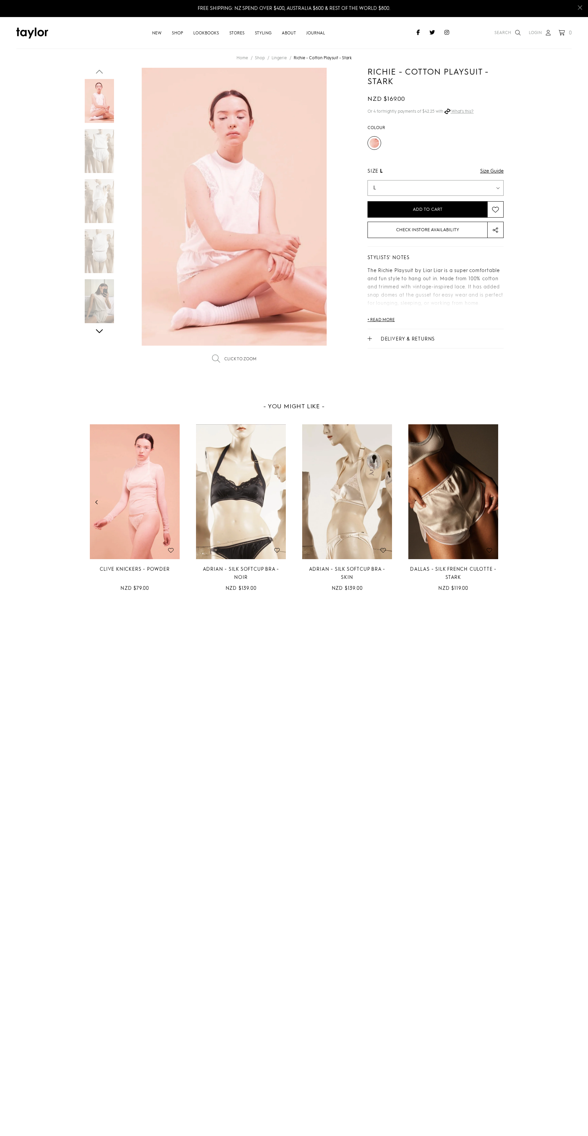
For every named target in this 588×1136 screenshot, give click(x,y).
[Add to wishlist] (495, 209)
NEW (157, 33)
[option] (234, 220)
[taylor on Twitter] (432, 33)
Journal (315, 33)
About (289, 33)
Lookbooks (206, 33)
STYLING (263, 33)
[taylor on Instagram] (446, 33)
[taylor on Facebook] (418, 33)
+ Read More (381, 320)
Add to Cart (427, 209)
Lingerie (279, 58)
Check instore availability (427, 230)
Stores (237, 33)
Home (242, 58)
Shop (177, 33)
